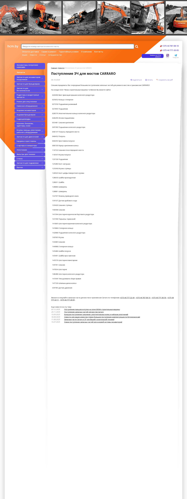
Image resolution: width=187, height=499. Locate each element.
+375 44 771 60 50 (159, 297)
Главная (54, 68)
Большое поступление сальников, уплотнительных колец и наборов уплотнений (96, 314)
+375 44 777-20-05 (170, 50)
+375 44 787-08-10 (170, 46)
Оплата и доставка (30, 51)
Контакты (98, 51)
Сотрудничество (55, 55)
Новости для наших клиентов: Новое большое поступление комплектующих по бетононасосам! (102, 317)
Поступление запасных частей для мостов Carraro (84, 312)
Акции (24, 55)
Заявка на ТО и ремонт (155, 56)
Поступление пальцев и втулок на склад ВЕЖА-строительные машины (92, 309)
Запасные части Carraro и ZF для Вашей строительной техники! (89, 319)
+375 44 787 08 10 (143, 297)
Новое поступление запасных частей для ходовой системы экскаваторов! (93, 322)
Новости (33, 55)
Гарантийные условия (68, 51)
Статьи (43, 55)
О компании (86, 51)
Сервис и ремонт (48, 51)
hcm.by (12, 46)
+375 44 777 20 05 (67, 300)
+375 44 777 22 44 (127, 297)
